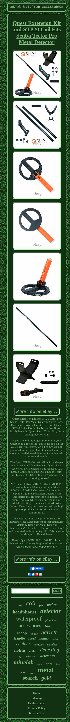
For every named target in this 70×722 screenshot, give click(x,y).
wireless (31, 656)
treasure (38, 644)
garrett (49, 632)
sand (32, 638)
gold (46, 678)
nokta (19, 650)
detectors (47, 655)
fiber (49, 664)
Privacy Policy (37, 708)
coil (30, 603)
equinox (23, 643)
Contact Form (36, 703)
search (30, 678)
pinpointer (51, 620)
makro (52, 605)
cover (19, 605)
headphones (25, 611)
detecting (49, 650)
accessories (30, 625)
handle (19, 638)
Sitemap (37, 697)
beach (50, 626)
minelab (24, 662)
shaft (32, 673)
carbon (55, 639)
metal (46, 670)
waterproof (29, 618)
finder (34, 633)
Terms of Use (37, 713)
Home (37, 692)
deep (58, 664)
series (39, 665)
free (41, 605)
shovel (23, 672)
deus (20, 657)
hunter (44, 638)
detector (50, 611)
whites (32, 651)
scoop (22, 633)
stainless (52, 644)
